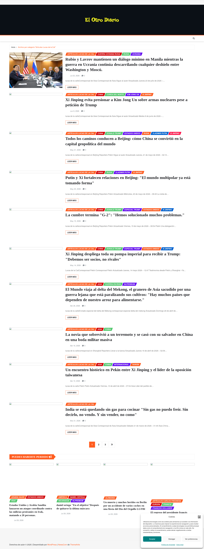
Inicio (13, 47)
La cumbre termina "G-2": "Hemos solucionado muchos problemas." (125, 215)
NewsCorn (62, 544)
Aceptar (152, 539)
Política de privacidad (168, 545)
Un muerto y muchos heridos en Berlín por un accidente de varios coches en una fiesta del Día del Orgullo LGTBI (125, 505)
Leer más (71, 87)
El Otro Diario (102, 20)
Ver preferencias (191, 539)
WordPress (52, 544)
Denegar (171, 539)
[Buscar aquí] (194, 38)
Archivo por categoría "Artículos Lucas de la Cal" (36, 47)
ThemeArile (75, 544)
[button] (199, 517)
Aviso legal (179, 545)
